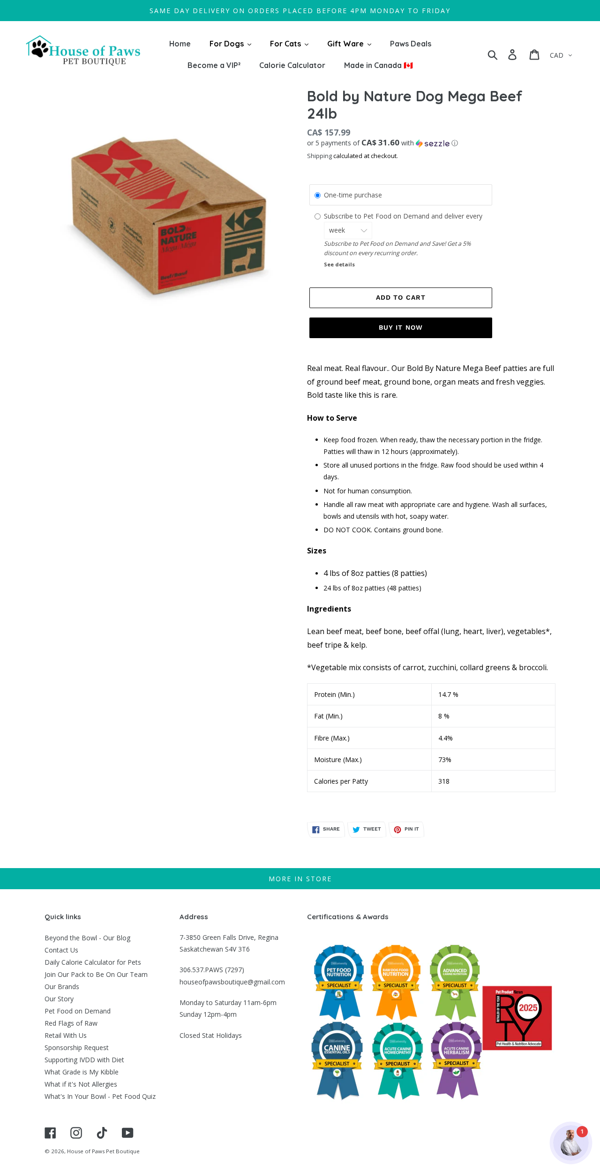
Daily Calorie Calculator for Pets (93, 962)
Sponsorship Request (77, 1047)
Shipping (319, 155)
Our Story (59, 998)
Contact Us (61, 949)
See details (339, 264)
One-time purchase (353, 194)
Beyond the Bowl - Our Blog (87, 937)
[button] (431, 143)
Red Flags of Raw (71, 1023)
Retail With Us (66, 1035)
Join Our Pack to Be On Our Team (96, 974)
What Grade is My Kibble (82, 1071)
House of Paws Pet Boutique (103, 1151)
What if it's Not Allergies (81, 1084)
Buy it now (401, 327)
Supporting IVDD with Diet (84, 1059)
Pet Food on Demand (78, 1010)
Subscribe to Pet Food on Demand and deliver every (404, 216)
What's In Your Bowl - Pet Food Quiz (100, 1096)
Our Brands (62, 986)
